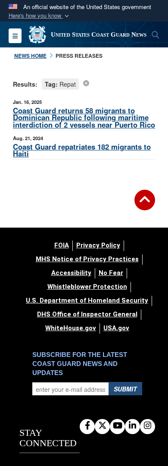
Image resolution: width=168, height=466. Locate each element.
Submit (125, 389)
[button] (40, 15)
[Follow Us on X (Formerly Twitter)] (102, 426)
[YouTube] (117, 426)
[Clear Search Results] (86, 82)
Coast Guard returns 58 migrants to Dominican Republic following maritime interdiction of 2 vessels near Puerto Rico (84, 117)
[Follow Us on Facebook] (87, 426)
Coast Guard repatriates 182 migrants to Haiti (82, 150)
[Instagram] (147, 426)
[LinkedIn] (132, 426)
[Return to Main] (144, 205)
